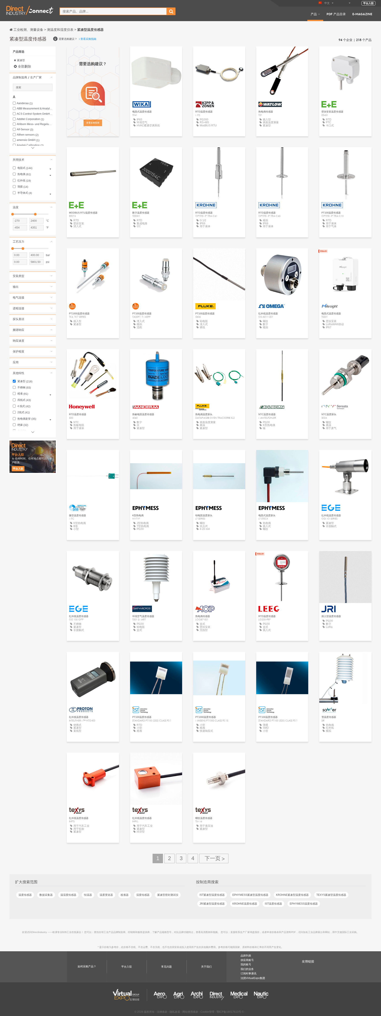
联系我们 (219, 255)
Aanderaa (25, 103)
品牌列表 (246, 955)
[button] (32, 77)
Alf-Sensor (25, 129)
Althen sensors (28, 134)
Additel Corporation (30, 119)
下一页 (214, 858)
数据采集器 (46, 894)
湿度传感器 (142, 894)
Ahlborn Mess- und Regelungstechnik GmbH (34, 124)
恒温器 (88, 894)
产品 (314, 14)
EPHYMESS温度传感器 (304, 903)
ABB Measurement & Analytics (34, 108)
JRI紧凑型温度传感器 (212, 903)
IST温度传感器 (273, 903)
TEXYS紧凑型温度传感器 (331, 894)
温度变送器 (106, 894)
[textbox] (113, 11)
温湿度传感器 (68, 894)
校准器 (125, 894)
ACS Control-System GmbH (34, 114)
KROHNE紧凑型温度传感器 (292, 894)
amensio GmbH (28, 140)
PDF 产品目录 (336, 14)
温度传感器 (25, 894)
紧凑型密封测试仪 (167, 894)
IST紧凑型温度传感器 (212, 894)
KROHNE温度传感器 (244, 903)
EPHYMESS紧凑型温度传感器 (250, 894)
